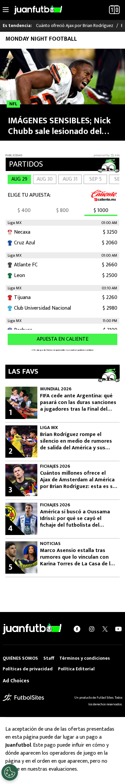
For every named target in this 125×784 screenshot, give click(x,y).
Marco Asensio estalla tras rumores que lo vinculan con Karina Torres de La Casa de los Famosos (78, 557)
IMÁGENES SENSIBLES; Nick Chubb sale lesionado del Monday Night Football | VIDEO (59, 126)
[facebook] (77, 629)
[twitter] (105, 629)
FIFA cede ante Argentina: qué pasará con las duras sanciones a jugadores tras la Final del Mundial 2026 (78, 403)
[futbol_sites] (23, 697)
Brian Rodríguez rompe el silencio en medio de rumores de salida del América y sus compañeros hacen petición (76, 441)
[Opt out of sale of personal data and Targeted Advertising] (9, 772)
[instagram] (92, 629)
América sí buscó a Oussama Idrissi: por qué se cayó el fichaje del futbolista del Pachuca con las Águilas (75, 519)
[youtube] (118, 629)
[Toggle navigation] (6, 10)
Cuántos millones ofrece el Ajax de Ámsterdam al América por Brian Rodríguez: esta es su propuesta (78, 480)
